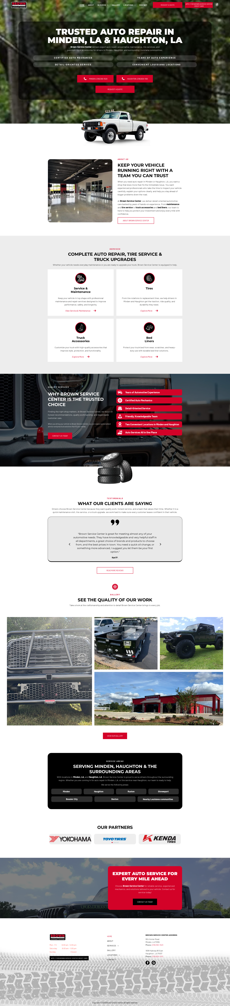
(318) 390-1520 (157, 945)
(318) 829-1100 (157, 956)
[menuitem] (82, 5)
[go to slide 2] (114, 842)
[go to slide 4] (117, 842)
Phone (148, 956)
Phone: (149, 945)
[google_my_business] (154, 963)
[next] (160, 544)
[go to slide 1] (112, 842)
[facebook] (217, 5)
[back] (69, 544)
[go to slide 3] (115, 842)
